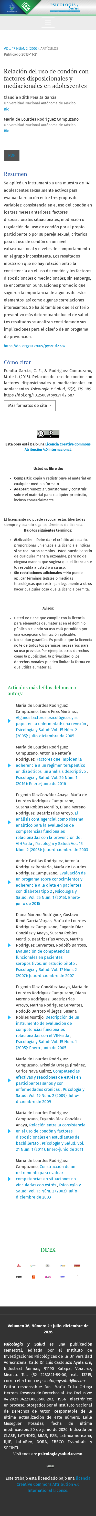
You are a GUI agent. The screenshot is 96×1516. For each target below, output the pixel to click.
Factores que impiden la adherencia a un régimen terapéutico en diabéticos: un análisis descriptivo (51, 765)
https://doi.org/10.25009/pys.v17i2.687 (34, 346)
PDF (11, 155)
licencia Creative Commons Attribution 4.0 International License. (54, 1484)
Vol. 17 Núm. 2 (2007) (21, 48)
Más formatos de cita (28, 405)
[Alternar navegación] (48, 23)
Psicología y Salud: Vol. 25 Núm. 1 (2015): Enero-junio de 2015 (48, 897)
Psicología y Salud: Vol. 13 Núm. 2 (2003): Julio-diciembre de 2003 (48, 1191)
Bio (6, 109)
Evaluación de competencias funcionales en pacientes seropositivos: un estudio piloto (46, 957)
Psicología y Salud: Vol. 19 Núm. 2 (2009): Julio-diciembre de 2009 (50, 1095)
